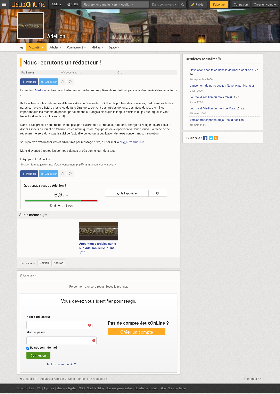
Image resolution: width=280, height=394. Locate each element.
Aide (163, 388)
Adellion (56, 36)
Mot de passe (35, 332)
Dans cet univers (163, 4)
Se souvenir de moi (43, 347)
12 (242, 108)
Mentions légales (67, 388)
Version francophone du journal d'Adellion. (217, 120)
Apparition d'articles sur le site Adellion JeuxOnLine (97, 247)
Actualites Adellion (52, 379)
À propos (49, 388)
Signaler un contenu (146, 388)
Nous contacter (177, 388)
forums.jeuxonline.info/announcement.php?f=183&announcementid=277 (73, 164)
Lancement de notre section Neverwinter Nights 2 (222, 85)
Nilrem (30, 72)
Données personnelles (119, 388)
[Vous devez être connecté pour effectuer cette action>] (157, 193)
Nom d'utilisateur (38, 317)
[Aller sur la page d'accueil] (20, 379)
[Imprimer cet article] (62, 81)
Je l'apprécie (128, 193)
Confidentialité (95, 388)
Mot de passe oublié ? (61, 364)
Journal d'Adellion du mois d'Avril (211, 97)
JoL (34, 159)
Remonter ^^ (252, 379)
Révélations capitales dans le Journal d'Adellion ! (221, 70)
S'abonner (219, 4)
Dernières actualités (202, 58)
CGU (82, 388)
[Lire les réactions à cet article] (70, 81)
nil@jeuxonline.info (132, 142)
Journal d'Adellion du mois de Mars (212, 108)
